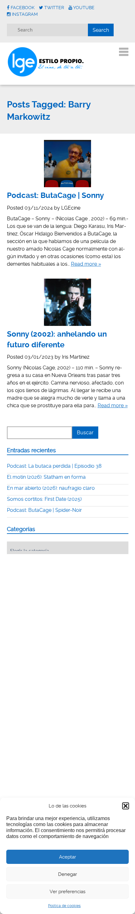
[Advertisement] (54, 597)
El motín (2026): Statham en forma (46, 477)
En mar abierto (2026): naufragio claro (51, 488)
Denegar (67, 874)
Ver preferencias (67, 891)
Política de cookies (64, 906)
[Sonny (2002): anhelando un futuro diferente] (67, 302)
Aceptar (67, 857)
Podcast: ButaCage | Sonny (55, 195)
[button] (125, 806)
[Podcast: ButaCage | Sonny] (67, 163)
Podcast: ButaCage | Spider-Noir (44, 510)
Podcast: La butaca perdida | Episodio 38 (54, 466)
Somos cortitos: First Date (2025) (44, 499)
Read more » (86, 264)
